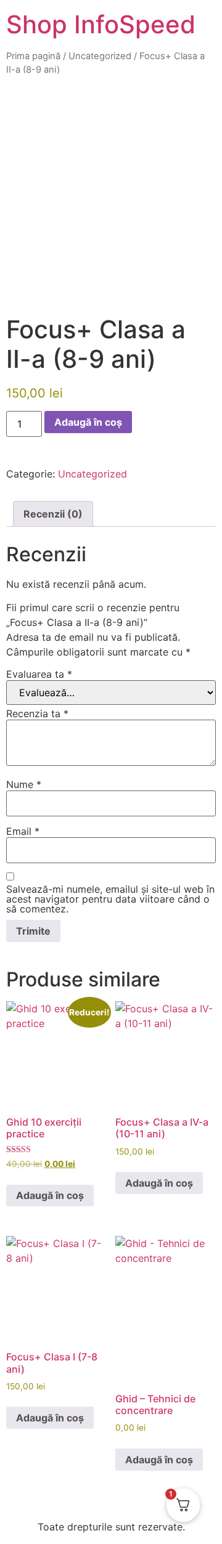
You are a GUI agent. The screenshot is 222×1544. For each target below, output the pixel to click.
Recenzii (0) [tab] (53, 514)
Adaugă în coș (88, 422)
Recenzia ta (37, 713)
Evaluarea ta (39, 674)
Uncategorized (99, 56)
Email (22, 831)
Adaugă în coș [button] (50, 1195)
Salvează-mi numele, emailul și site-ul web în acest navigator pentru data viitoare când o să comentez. (110, 899)
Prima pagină (33, 56)
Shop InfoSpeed (100, 24)
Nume (23, 784)
